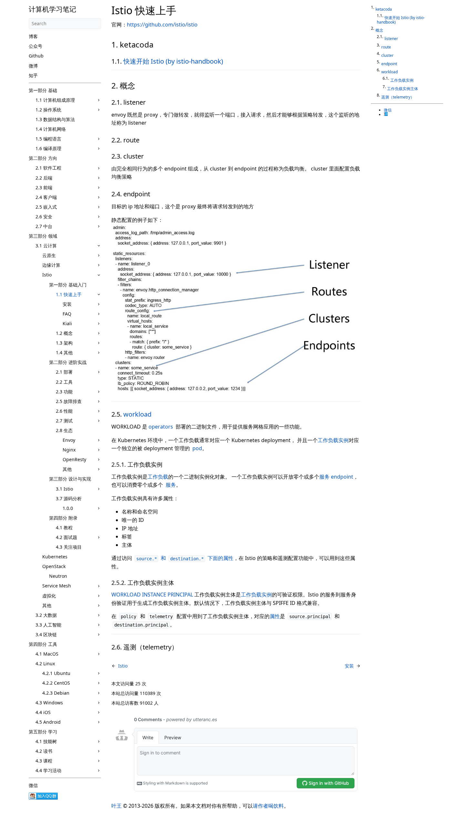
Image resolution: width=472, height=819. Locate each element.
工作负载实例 (333, 440)
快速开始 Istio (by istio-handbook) (173, 61)
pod (197, 448)
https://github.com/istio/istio (162, 24)
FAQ (67, 314)
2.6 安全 (44, 216)
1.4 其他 (64, 352)
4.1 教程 (64, 527)
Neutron (58, 576)
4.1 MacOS (47, 654)
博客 (33, 36)
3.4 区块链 (46, 634)
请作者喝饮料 (268, 805)
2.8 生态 (64, 430)
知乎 (33, 75)
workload (137, 414)
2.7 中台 (44, 226)
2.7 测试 (64, 421)
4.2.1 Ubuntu (56, 673)
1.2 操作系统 (48, 110)
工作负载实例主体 (402, 88)
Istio (47, 275)
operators (161, 426)
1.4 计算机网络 (51, 129)
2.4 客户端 (46, 197)
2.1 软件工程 (48, 168)
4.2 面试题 (66, 537)
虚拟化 (49, 596)
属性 (275, 616)
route (386, 47)
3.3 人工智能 (48, 625)
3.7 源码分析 (69, 498)
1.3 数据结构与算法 (55, 119)
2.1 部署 (64, 372)
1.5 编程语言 (48, 139)
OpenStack (54, 566)
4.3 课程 (44, 761)
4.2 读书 (44, 751)
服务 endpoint (336, 476)
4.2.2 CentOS (56, 683)
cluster (387, 55)
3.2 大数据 (46, 615)
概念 (379, 30)
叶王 (116, 805)
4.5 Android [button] (48, 722)
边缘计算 (51, 265)
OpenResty (74, 459)
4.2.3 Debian (55, 693)
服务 (171, 484)
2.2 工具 (64, 382)
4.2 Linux (45, 663)
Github (36, 56)
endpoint (389, 64)
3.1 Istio (64, 489)
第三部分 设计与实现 (70, 479)
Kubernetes (54, 557)
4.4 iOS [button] (43, 712)
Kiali (67, 323)
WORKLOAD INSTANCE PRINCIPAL (152, 594)
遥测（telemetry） (397, 97)
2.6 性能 (64, 411)
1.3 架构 (64, 343)
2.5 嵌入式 (46, 207)
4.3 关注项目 (69, 547)
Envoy (69, 440)
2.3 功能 (64, 392)
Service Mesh (56, 586)
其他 (67, 469)
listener (391, 38)
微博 (33, 66)
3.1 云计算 (46, 246)
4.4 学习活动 (48, 770)
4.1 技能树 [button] (46, 741)
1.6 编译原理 (48, 148)
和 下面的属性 (184, 558)
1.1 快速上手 (69, 294)
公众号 (35, 46)
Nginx (69, 450)
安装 (67, 304)
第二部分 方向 (43, 158)
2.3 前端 (44, 187)
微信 (33, 785)
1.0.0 (68, 508)
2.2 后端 (44, 178)
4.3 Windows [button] (49, 703)
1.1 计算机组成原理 (55, 100)
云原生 (49, 255)
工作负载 (158, 476)
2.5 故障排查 (69, 401)
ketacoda (383, 9)
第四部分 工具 (43, 644)
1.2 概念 (64, 333)
